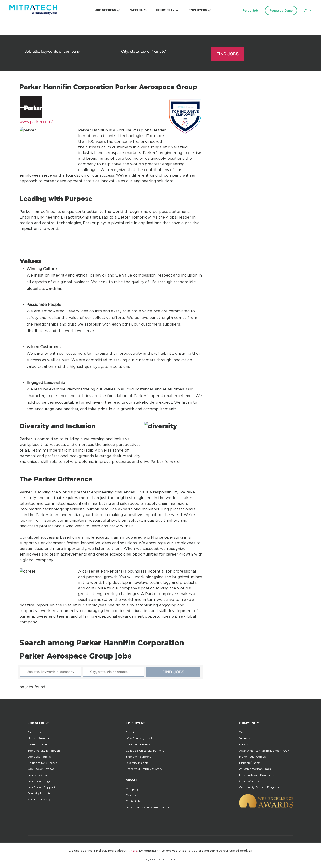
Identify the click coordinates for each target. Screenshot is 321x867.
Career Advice (37, 744)
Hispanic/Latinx (249, 762)
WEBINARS (138, 10)
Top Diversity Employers (44, 750)
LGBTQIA (245, 744)
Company (132, 789)
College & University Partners (145, 750)
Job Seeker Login (39, 781)
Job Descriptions (39, 756)
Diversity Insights (39, 793)
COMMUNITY (165, 10)
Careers (131, 795)
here (134, 850)
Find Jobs (34, 732)
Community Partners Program (259, 787)
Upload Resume (38, 738)
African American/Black (255, 769)
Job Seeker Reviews (41, 769)
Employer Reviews (138, 744)
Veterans (245, 738)
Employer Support (138, 756)
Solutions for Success (42, 762)
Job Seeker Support (41, 787)
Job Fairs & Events (40, 775)
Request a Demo (281, 10)
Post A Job (133, 732)
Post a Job (250, 10)
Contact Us (133, 801)
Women (244, 732)
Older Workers (249, 781)
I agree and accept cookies (160, 859)
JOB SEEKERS (105, 10)
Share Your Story (39, 799)
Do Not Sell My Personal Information (150, 807)
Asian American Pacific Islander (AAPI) (264, 750)
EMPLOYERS (198, 10)
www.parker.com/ (36, 121)
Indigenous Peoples (252, 756)
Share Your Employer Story (144, 769)
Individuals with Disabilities (256, 775)
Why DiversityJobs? (139, 738)
